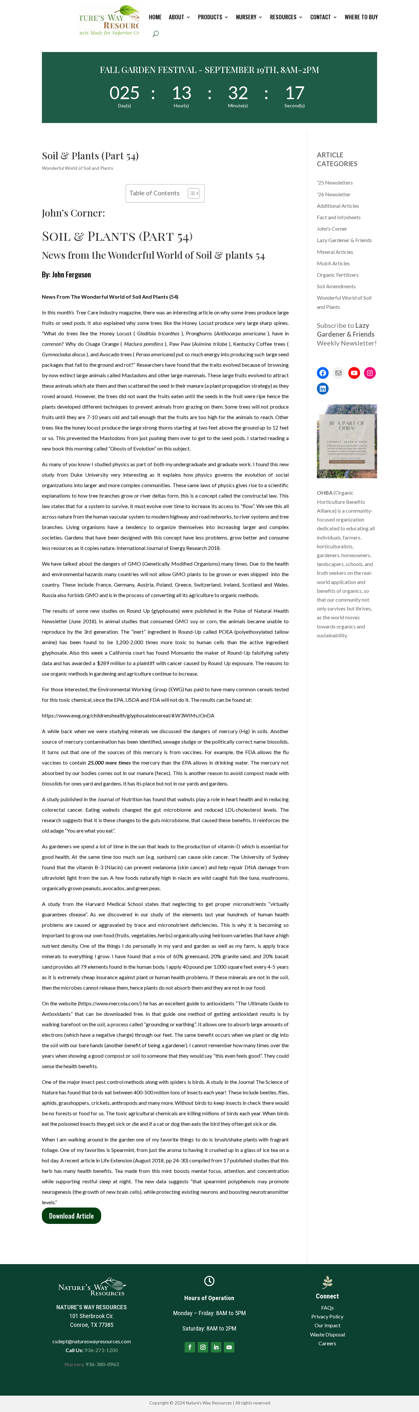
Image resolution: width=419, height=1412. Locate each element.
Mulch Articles (333, 263)
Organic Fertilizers (338, 275)
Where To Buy (361, 17)
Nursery (246, 17)
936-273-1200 (100, 1350)
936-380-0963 (102, 1364)
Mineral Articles (335, 252)
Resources (283, 17)
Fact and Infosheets (339, 217)
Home (155, 17)
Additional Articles (338, 206)
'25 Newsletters (335, 182)
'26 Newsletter (334, 194)
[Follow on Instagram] (203, 1347)
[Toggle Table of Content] (190, 193)
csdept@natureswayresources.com (91, 1341)
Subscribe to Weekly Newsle (345, 334)
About (176, 17)
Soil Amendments (336, 286)
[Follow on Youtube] (229, 1347)
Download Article (71, 1216)
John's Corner (332, 228)
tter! (370, 343)
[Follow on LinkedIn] (216, 1347)
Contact (320, 17)
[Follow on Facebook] (190, 1347)
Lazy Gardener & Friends (344, 240)
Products (210, 17)
